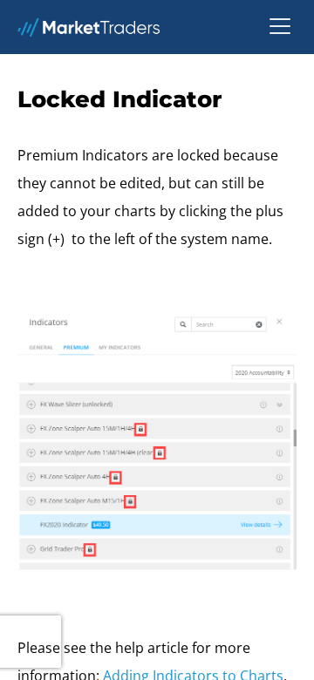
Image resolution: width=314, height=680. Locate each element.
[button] (280, 27)
